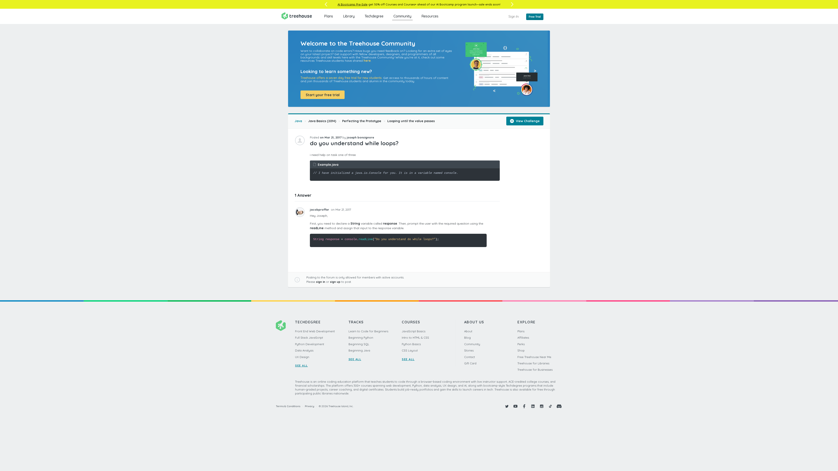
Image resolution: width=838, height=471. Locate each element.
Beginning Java (359, 350)
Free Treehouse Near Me (534, 357)
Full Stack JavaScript (309, 337)
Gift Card (470, 363)
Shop (521, 350)
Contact (469, 357)
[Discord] (559, 406)
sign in (320, 281)
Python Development (309, 344)
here (367, 61)
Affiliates (523, 337)
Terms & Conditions (288, 406)
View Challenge (527, 121)
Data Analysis (304, 350)
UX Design (302, 357)
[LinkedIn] (533, 406)
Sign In (513, 16)
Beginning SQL (359, 344)
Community (402, 16)
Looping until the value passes (411, 121)
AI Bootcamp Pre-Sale (352, 4)
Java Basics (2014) (322, 121)
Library (349, 16)
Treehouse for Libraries (533, 363)
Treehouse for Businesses (535, 369)
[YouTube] (515, 406)
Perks (521, 344)
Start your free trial (323, 95)
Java (298, 121)
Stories (469, 350)
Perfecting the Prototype (361, 121)
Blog (467, 337)
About (468, 331)
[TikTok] (550, 406)
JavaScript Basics (413, 331)
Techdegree (374, 16)
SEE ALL (301, 365)
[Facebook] (524, 406)
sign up (335, 281)
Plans (328, 16)
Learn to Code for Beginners (368, 331)
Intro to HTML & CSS (415, 337)
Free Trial (535, 16)
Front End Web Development (315, 331)
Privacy (309, 406)
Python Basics (411, 344)
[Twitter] (507, 406)
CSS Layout (410, 350)
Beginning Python (361, 337)
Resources (429, 16)
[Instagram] (542, 406)
